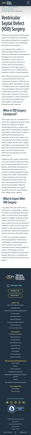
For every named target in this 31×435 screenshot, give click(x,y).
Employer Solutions (15, 325)
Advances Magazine (15, 319)
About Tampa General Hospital (15, 305)
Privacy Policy (15, 426)
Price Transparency (15, 354)
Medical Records (15, 348)
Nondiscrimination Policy (15, 328)
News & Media (15, 388)
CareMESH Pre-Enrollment (15, 371)
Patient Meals (15, 351)
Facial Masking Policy (15, 342)
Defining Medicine (16, 369)
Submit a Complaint (15, 357)
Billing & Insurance (15, 337)
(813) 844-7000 (16, 285)
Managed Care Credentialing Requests (15, 382)
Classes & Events (15, 340)
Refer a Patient (15, 363)
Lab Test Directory (15, 345)
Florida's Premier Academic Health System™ (15, 310)
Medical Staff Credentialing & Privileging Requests (15, 375)
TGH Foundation (15, 313)
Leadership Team (15, 308)
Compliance (15, 421)
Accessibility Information (15, 334)
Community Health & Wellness (15, 322)
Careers (15, 379)
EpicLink (15, 366)
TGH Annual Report (15, 316)
